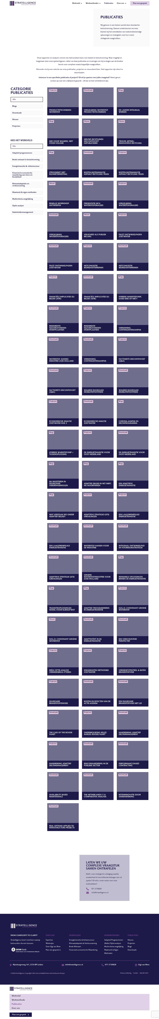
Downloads (17, 113)
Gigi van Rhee (143, 965)
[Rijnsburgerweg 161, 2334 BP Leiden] (11, 965)
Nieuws (15, 119)
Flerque (62, 973)
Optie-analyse (18, 206)
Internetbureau (55, 973)
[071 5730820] (103, 965)
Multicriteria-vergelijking (22, 199)
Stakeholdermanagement (22, 212)
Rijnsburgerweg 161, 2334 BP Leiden (28, 965)
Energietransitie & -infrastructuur (25, 166)
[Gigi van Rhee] (136, 965)
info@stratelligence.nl (74, 965)
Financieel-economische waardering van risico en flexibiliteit (22, 175)
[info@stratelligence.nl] (63, 965)
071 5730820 (110, 965)
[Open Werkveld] (81, 3)
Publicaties (17, 1004)
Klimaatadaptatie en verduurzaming (20, 185)
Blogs (14, 106)
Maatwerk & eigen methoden (24, 192)
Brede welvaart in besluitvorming (25, 160)
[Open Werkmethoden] (100, 3)
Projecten (16, 126)
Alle (14, 99)
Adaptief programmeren (22, 153)
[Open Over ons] (125, 3)
